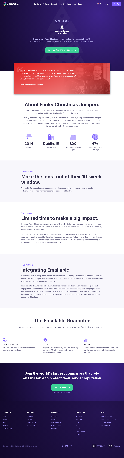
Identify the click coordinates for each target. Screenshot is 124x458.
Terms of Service (106, 416)
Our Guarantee (105, 422)
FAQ (77, 422)
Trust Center (80, 432)
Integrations (31, 422)
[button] (37, 4)
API (4, 422)
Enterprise (31, 425)
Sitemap (78, 435)
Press (53, 419)
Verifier (5, 419)
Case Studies (56, 425)
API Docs (79, 416)
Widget (5, 425)
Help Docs (79, 419)
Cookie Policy (105, 425)
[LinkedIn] (66, 446)
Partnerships (56, 422)
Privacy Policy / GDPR (108, 419)
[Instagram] (71, 446)
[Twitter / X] (62, 446)
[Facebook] (58, 446)
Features (30, 416)
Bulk (4, 416)
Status (78, 429)
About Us (54, 416)
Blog (77, 425)
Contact (54, 429)
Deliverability (7, 429)
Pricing (29, 419)
